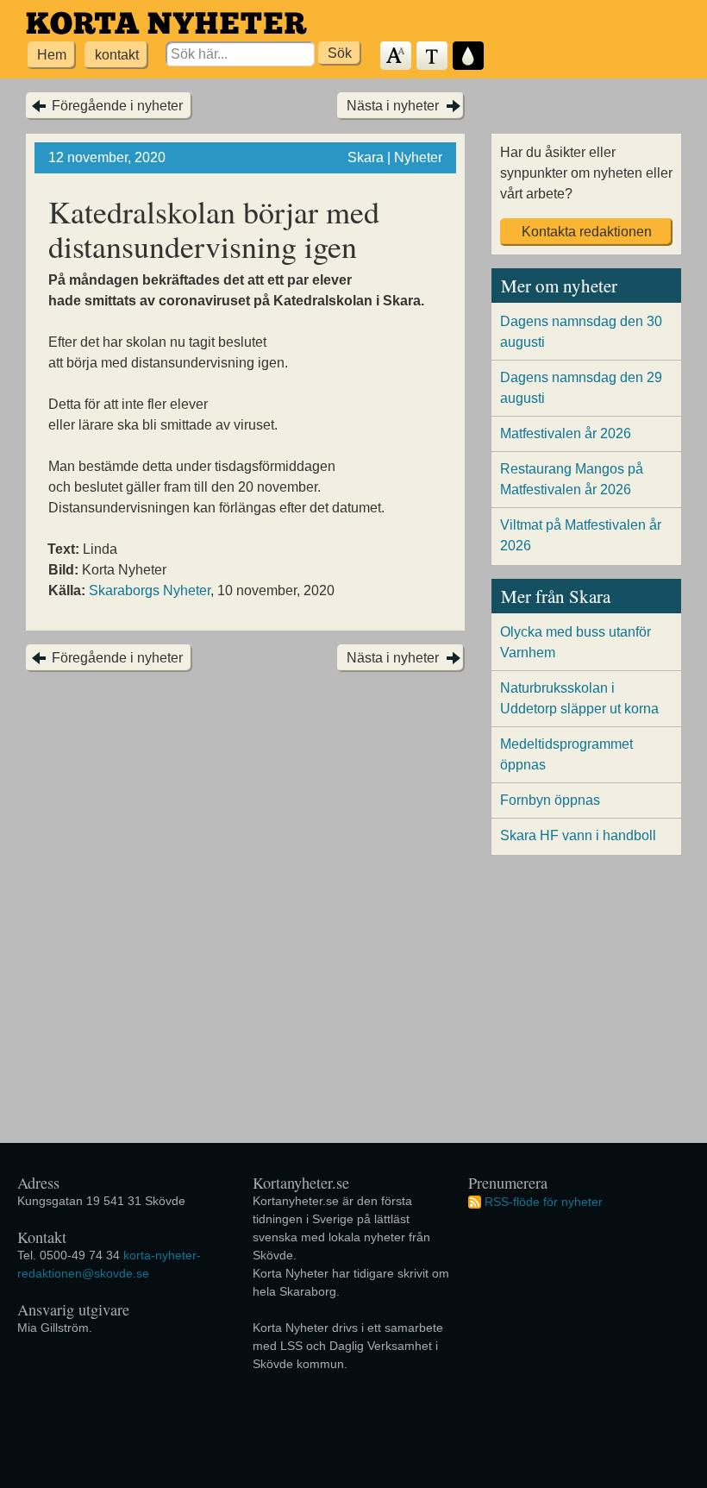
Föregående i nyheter (117, 105)
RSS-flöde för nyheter (544, 1202)
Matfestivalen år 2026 (565, 433)
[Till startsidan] (166, 23)
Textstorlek (396, 56)
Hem (51, 54)
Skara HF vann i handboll (578, 835)
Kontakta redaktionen (587, 231)
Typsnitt (432, 56)
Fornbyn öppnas (550, 800)
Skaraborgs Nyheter (149, 590)
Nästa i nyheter (393, 105)
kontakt (117, 54)
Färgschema (469, 56)
